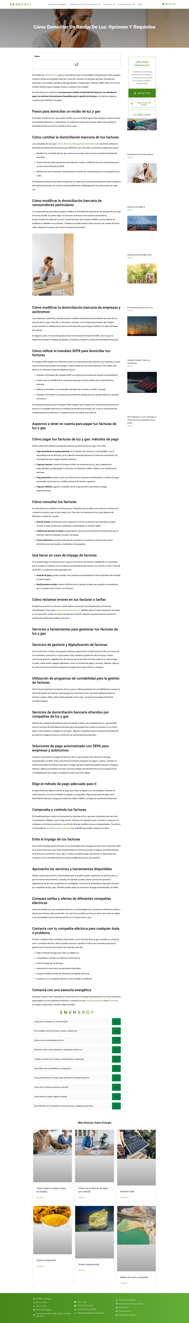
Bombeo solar (127, 1191)
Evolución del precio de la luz (140, 307)
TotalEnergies (94, 144)
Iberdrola (68, 144)
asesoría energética (94, 1000)
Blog (140, 4)
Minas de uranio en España (134, 1277)
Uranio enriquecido (46, 1260)
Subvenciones (124, 4)
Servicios (108, 4)
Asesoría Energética (57, 4)
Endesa (59, 144)
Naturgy (75, 144)
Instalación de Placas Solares (83, 4)
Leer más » (130, 157)
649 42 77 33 (170, 4)
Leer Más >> (40, 1198)
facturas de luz (50, 75)
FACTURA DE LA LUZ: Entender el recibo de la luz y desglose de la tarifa (142, 420)
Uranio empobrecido (88, 1264)
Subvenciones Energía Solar (139, 255)
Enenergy (113, 1000)
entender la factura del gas (58, 828)
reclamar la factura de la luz (68, 610)
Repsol (83, 144)
